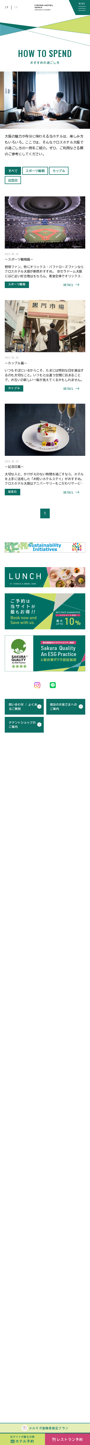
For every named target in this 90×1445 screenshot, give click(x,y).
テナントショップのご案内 (22, 724)
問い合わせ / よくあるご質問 (23, 706)
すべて (13, 170)
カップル (58, 170)
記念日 (13, 180)
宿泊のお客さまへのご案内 (63, 706)
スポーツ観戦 (35, 170)
